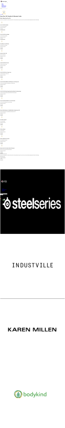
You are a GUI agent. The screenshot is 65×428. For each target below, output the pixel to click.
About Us (3, 188)
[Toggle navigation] (7, 2)
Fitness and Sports (4, 5)
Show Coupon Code (3, 39)
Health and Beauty (4, 6)
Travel (2, 4)
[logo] (3, 2)
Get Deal (2, 58)
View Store (1, 14)
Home (2, 3)
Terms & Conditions (4, 189)
